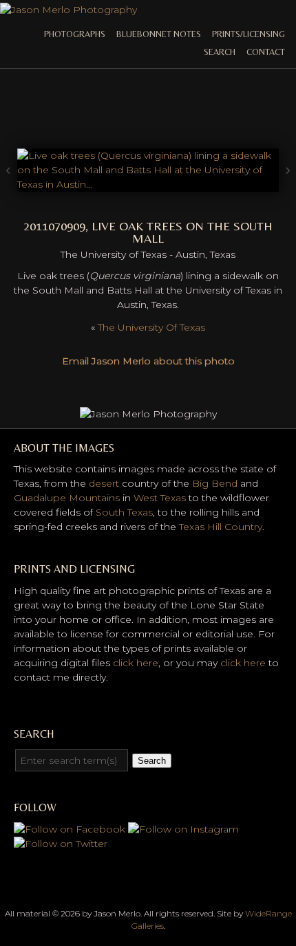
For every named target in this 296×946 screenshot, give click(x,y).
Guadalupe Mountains (67, 498)
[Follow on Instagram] (183, 829)
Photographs (74, 34)
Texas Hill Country (220, 526)
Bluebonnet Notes (158, 34)
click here (135, 663)
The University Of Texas (151, 327)
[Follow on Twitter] (60, 843)
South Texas (124, 512)
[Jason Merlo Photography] (68, 9)
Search (219, 52)
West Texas (160, 498)
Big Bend (214, 483)
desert (104, 483)
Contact (265, 52)
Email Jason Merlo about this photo (148, 361)
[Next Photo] (148, 184)
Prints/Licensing (248, 34)
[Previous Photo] (8, 195)
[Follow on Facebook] (69, 829)
